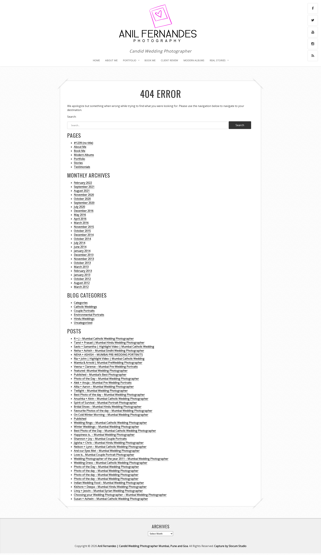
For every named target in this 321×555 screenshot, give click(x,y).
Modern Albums (193, 60)
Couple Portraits (84, 311)
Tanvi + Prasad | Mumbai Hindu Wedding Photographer (109, 342)
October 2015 (82, 231)
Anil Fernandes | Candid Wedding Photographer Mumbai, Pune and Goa (143, 546)
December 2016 (83, 211)
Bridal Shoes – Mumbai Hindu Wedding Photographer (107, 406)
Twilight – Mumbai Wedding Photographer (101, 390)
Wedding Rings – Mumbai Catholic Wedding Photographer (110, 423)
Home (96, 60)
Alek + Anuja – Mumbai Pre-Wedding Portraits (103, 382)
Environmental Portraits (89, 315)
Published (80, 419)
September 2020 (84, 203)
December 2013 (83, 255)
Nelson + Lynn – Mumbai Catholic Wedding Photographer (110, 447)
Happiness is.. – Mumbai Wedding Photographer (104, 435)
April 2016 (80, 219)
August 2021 (82, 191)
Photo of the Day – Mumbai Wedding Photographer (106, 378)
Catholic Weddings (85, 307)
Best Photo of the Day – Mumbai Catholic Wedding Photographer (115, 431)
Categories (81, 303)
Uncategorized (83, 323)
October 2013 (82, 263)
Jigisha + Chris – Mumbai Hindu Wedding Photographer (109, 443)
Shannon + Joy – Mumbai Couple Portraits (100, 439)
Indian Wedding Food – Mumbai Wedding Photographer (109, 483)
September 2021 (84, 187)
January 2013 (82, 275)
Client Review (169, 60)
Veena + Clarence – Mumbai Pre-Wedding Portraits (106, 366)
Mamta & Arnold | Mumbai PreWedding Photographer (108, 362)
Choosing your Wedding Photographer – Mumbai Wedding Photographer (120, 495)
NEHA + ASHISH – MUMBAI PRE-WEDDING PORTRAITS (108, 354)
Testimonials (82, 167)
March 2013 (81, 267)
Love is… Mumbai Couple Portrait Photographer (104, 455)
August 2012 (82, 283)
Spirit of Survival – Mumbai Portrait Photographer (105, 402)
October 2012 (82, 279)
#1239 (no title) (83, 143)
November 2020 (84, 195)
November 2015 (84, 227)
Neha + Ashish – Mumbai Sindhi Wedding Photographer (109, 350)
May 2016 (80, 215)
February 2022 (83, 183)
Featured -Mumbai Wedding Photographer (101, 370)
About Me (111, 60)
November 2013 (84, 259)
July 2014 (79, 243)
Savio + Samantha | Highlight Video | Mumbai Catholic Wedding (114, 346)
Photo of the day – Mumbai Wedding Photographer (106, 471)
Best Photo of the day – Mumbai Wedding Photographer (109, 394)
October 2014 (82, 239)
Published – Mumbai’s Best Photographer (100, 374)
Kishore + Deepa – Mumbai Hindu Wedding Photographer (110, 487)
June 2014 (80, 247)
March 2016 (81, 223)
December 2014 (83, 235)
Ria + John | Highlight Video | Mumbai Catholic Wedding (109, 358)
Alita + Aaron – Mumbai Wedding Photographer (104, 386)
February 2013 (83, 271)
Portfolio (79, 159)
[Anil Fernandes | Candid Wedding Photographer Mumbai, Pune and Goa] (160, 41)
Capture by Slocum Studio (230, 546)
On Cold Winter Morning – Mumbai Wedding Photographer (111, 415)
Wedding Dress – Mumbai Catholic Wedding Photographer (110, 463)
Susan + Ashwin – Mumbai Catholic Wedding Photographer (111, 499)
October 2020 (82, 199)
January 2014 (82, 251)
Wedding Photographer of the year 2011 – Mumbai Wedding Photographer (121, 459)
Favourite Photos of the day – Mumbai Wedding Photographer (113, 410)
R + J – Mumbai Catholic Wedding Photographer (104, 338)
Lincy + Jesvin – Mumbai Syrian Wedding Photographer (108, 491)
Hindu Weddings (84, 319)
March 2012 (81, 287)
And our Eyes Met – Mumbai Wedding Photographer (107, 451)
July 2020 (79, 207)
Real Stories (218, 60)
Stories (78, 163)
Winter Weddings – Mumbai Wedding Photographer (106, 427)
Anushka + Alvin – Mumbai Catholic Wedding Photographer (111, 398)
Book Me (149, 60)
